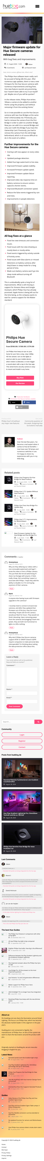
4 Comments (26, 498)
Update (33, 399)
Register (22, 741)
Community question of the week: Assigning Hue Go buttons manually (33, 423)
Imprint (4, 1158)
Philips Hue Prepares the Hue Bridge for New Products (22, 1073)
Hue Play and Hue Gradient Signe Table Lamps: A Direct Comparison (24, 1106)
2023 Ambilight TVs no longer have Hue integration (24, 992)
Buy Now (20, 378)
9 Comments (26, 540)
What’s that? (29, 72)
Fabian (30, 64)
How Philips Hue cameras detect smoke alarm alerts (25, 1127)
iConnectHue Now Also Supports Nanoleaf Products (24, 1087)
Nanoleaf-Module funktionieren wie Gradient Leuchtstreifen (21, 781)
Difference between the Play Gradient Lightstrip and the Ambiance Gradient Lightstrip (24, 956)
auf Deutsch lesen (30, 68)
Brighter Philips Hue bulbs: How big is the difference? (25, 948)
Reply (11, 589)
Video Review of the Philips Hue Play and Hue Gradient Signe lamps (22, 1099)
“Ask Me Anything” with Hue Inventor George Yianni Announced (24, 1080)
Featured (20, 397)
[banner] (14, 6)
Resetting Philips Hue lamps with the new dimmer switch (24, 1000)
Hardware (26, 397)
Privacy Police (6, 1153)
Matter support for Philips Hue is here (20, 985)
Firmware (14, 399)
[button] (14, 402)
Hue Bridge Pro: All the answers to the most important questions (22, 971)
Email (9, 698)
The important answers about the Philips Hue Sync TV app (24, 964)
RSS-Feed (4, 1150)
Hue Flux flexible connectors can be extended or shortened (23, 1113)
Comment (10, 665)
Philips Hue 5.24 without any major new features (11, 422)
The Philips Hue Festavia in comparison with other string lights (24, 934)
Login (22, 735)
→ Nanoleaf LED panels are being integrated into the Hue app (19, 871)
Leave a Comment (28, 484)
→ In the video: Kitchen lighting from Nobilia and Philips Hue (18, 912)
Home (3, 1144)
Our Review (20, 383)
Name (9, 689)
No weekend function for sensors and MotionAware (24, 1120)
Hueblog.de (21, 1047)
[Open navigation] (37, 6)
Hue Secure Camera (24, 399)
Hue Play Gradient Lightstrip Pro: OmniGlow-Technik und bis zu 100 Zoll (21, 814)
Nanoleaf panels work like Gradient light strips (23, 1057)
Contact (22, 747)
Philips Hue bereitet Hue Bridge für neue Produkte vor (19, 847)
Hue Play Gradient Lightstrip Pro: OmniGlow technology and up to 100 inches (22, 1065)
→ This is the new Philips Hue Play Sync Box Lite (15, 923)
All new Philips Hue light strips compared (21, 941)
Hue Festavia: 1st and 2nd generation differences (24, 977)
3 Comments (11, 68)
